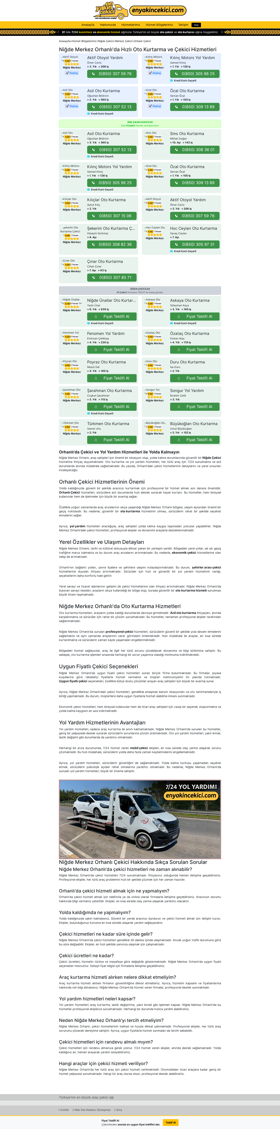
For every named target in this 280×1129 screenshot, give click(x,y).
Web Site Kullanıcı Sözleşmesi (93, 1109)
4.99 (150, 61)
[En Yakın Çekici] (140, 11)
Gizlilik (65, 1109)
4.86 (67, 94)
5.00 (67, 304)
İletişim (183, 24)
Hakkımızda (108, 24)
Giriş (196, 25)
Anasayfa (88, 24)
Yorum (74, 61)
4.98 (67, 61)
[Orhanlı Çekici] (140, 819)
